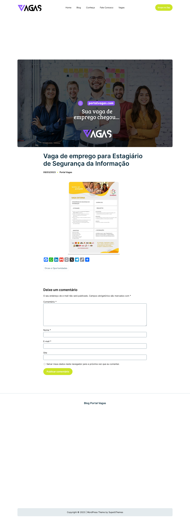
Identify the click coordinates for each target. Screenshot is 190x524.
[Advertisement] (95, 36)
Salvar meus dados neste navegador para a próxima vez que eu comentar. (83, 364)
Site (45, 352)
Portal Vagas (66, 172)
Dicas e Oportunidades (56, 268)
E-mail (47, 341)
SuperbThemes (116, 512)
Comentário (49, 301)
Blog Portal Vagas (95, 403)
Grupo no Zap (164, 7)
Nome (47, 330)
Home (68, 7)
